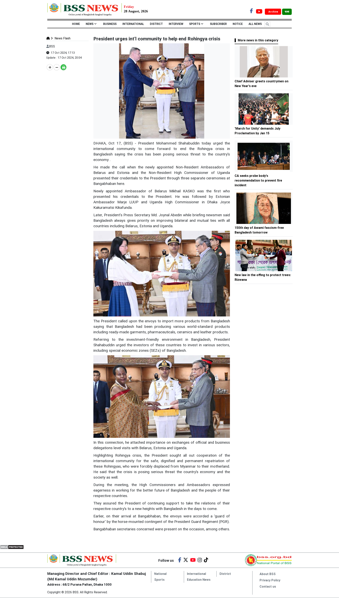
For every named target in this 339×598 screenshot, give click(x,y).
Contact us (268, 586)
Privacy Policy (270, 580)
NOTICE (238, 23)
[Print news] (63, 67)
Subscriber (218, 23)
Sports (194, 23)
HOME (76, 23)
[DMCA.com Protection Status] (12, 547)
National (160, 574)
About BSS (268, 574)
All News (255, 23)
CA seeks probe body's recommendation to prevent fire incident (258, 180)
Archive (273, 11)
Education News (199, 580)
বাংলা (287, 11)
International (133, 23)
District (156, 23)
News (89, 23)
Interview (176, 23)
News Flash (62, 38)
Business (110, 23)
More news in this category (258, 40)
